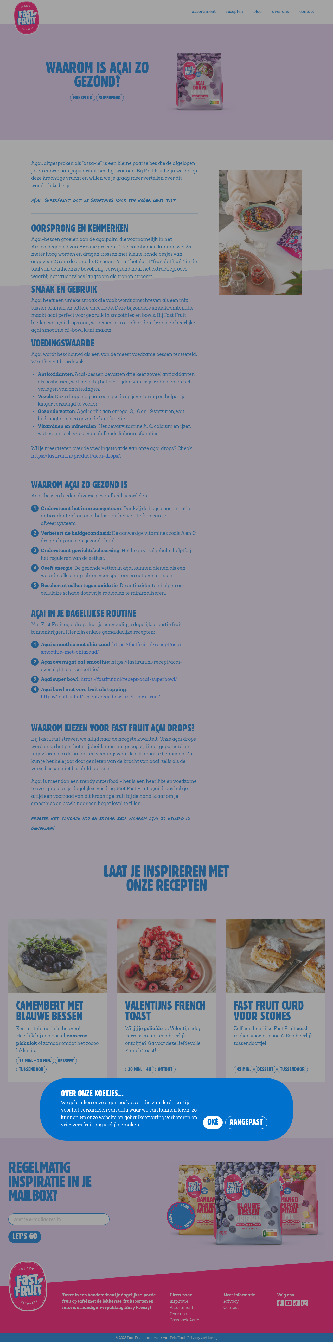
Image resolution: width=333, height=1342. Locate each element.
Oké (212, 1122)
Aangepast (246, 1122)
